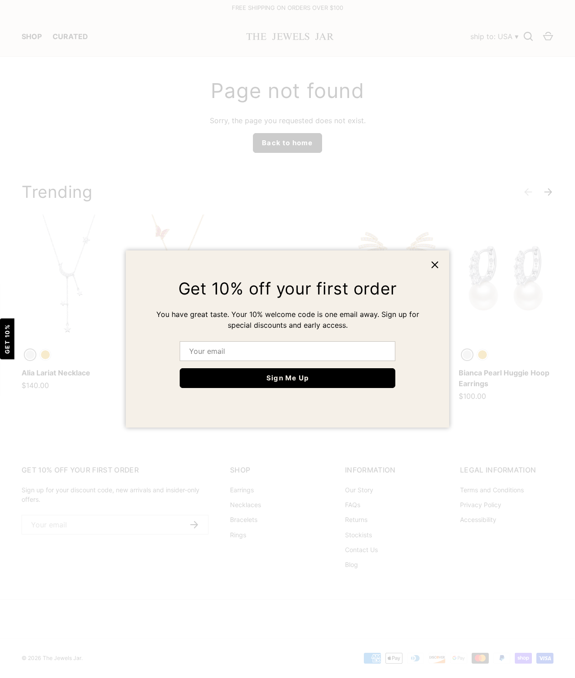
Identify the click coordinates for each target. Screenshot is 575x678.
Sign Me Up (287, 378)
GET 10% (7, 339)
